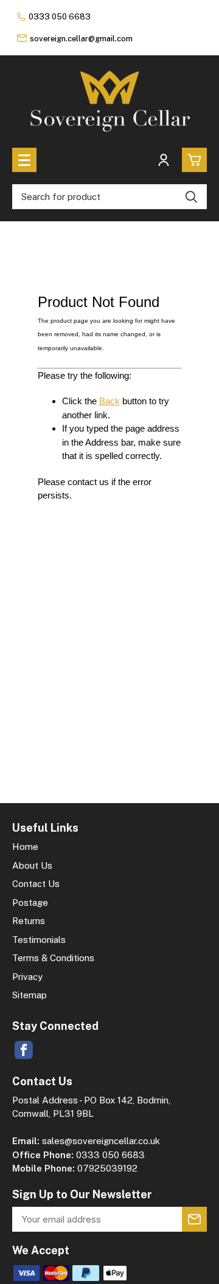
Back (109, 401)
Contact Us (36, 883)
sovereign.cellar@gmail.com (81, 38)
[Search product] (191, 196)
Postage (30, 902)
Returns (28, 921)
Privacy (27, 977)
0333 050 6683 (60, 16)
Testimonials (39, 939)
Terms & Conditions (53, 958)
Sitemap (29, 995)
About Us (32, 865)
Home (25, 846)
